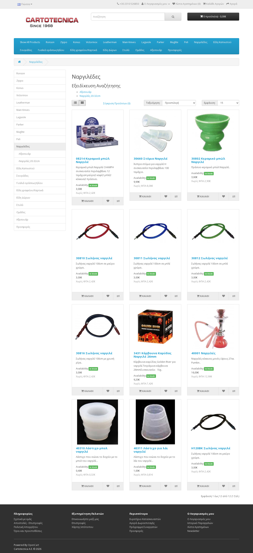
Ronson (50, 42)
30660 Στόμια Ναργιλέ (151, 158)
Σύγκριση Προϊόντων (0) (116, 103)
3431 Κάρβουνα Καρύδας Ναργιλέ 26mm (152, 354)
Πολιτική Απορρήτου (26, 527)
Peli (186, 42)
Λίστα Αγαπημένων (198, 527)
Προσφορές (175, 50)
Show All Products (30, 42)
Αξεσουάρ (156, 50)
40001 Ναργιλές (203, 353)
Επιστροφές (79, 523)
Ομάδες (139, 50)
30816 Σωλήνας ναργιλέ (94, 353)
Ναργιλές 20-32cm (90, 96)
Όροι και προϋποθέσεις (28, 531)
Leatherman (110, 42)
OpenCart (33, 545)
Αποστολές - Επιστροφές (28, 523)
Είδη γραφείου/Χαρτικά (83, 50)
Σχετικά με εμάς (23, 519)
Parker (160, 42)
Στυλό (126, 50)
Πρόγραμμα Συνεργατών (143, 527)
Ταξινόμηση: (153, 103)
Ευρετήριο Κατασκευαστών (145, 519)
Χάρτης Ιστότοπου (82, 527)
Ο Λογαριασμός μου (199, 519)
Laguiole (146, 42)
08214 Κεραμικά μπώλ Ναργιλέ (93, 160)
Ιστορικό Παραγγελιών (200, 523)
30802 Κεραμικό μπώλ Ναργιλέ (208, 160)
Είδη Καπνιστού (222, 42)
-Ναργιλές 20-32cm (28, 161)
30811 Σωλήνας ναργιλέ (152, 258)
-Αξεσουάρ (23, 153)
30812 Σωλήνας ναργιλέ (209, 258)
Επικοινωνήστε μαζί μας (85, 519)
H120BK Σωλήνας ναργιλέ (210, 448)
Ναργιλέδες (200, 42)
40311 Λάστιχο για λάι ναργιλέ (151, 449)
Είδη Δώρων (110, 50)
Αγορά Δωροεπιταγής (142, 523)
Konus (76, 42)
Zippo (63, 42)
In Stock (93, 185)
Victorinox (91, 42)
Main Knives (129, 42)
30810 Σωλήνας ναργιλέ (94, 258)
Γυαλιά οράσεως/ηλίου (51, 50)
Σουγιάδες (26, 50)
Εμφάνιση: (209, 103)
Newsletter (193, 531)
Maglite (174, 42)
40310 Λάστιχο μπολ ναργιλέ (92, 449)
